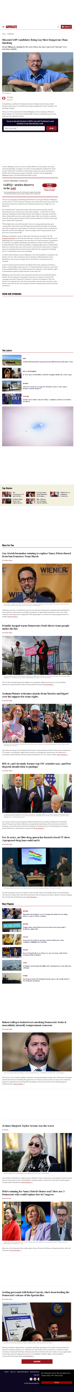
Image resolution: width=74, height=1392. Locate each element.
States (25, 963)
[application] (37, 426)
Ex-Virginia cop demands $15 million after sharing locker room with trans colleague (47, 967)
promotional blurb (8, 238)
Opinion (25, 976)
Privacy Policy (46, 1375)
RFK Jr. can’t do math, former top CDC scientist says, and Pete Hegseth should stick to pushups (36, 765)
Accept (57, 1382)
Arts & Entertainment (29, 371)
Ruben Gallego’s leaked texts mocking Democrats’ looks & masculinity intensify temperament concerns (34, 1023)
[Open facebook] (31, 1379)
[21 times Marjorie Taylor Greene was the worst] (37, 1152)
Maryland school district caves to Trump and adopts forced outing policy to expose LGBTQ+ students (45, 915)
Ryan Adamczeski (7, 1198)
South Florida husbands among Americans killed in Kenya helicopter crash (48, 362)
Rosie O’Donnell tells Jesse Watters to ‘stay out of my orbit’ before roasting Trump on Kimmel (45, 954)
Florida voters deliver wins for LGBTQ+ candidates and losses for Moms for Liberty (47, 400)
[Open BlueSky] (35, 1379)
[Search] (58, 27)
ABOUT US (12, 1372)
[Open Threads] (39, 1379)
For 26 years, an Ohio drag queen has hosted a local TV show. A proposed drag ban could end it (36, 839)
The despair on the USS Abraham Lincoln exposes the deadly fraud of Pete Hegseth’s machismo (46, 980)
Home (4, 34)
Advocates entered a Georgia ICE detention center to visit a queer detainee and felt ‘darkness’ (45, 387)
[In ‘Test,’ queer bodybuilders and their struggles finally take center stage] (11, 373)
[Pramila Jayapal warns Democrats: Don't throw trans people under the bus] (37, 655)
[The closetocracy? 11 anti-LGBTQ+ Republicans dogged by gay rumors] (6, 494)
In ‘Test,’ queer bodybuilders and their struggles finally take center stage (47, 375)
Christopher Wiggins (8, 560)
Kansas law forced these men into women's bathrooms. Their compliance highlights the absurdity (43, 941)
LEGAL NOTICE (37, 1375)
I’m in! (51, 128)
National (25, 383)
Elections (26, 396)
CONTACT (6, 1372)
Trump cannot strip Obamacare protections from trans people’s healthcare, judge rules (44, 928)
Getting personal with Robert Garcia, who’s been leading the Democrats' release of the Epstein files (35, 1293)
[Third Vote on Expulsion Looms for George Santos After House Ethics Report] (54, 494)
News (24, 358)
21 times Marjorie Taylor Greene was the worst (28, 1125)
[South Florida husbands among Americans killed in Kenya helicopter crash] (11, 360)
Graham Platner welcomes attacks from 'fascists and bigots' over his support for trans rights (35, 695)
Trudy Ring (10, 97)
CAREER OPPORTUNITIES (23, 1372)
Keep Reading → (13, 617)
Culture (25, 950)
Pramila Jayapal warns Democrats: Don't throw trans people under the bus (35, 627)
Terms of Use (58, 1375)
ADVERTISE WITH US (35, 1372)
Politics (25, 937)
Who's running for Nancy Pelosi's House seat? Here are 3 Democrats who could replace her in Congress (33, 1193)
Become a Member (49, 185)
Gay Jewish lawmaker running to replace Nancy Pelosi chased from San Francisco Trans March (36, 555)
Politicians (10, 34)
